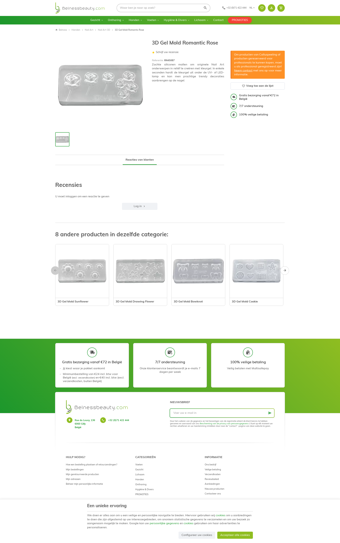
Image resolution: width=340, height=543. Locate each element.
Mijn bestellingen (75, 470)
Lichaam (200, 20)
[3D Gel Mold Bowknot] (198, 271)
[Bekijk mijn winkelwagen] (281, 8)
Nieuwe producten (214, 489)
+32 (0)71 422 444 (118, 420)
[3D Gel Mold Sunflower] (82, 271)
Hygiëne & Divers (175, 20)
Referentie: (157, 60)
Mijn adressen (73, 479)
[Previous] (55, 270)
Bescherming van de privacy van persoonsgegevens (224, 424)
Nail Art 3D (104, 30)
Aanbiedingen (212, 484)
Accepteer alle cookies (235, 535)
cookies (220, 515)
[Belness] (80, 8)
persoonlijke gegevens (164, 523)
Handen (134, 20)
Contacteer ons (213, 494)
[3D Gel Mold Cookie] (256, 271)
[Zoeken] (205, 8)
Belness (63, 30)
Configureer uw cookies (197, 535)
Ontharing (114, 20)
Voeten (151, 20)
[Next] (284, 270)
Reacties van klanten (140, 159)
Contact (218, 20)
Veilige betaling (213, 470)
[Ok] (270, 413)
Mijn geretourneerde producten (82, 474)
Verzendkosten (213, 474)
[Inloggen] (271, 8)
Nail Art (89, 30)
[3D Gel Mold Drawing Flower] (140, 271)
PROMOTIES (240, 20)
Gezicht (95, 20)
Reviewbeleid (212, 479)
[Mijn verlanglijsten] (262, 8)
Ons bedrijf (210, 465)
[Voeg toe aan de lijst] (61, 298)
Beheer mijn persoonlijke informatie (84, 484)
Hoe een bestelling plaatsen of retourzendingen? (91, 465)
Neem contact (243, 70)
